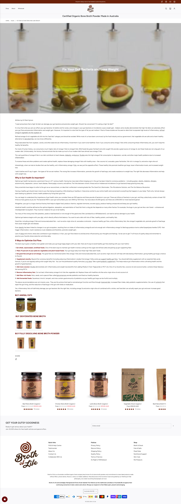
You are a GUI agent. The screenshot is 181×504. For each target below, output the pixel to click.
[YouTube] (170, 2)
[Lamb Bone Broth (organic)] (99, 384)
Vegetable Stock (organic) (133, 404)
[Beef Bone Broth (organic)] (31, 384)
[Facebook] (162, 2)
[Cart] (170, 8)
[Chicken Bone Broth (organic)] (65, 384)
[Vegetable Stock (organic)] (132, 384)
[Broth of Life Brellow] (20, 312)
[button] (17, 389)
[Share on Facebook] (16, 359)
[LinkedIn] (174, 2)
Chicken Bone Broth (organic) (65, 404)
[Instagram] (166, 2)
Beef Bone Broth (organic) (31, 404)
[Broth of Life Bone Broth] (29, 329)
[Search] (166, 8)
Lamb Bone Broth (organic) (99, 404)
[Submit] (173, 426)
